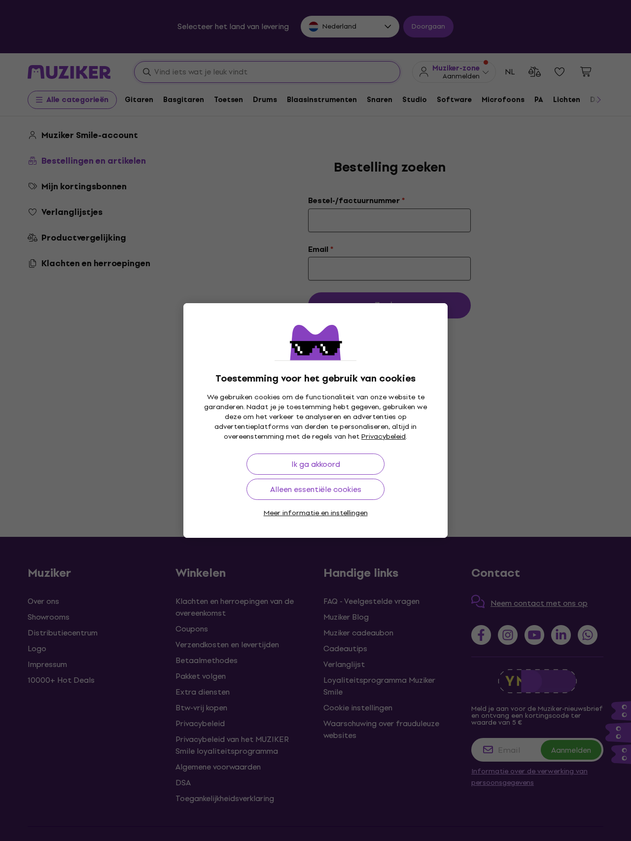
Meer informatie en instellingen (316, 513)
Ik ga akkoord (315, 464)
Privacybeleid (383, 436)
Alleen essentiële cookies (315, 489)
